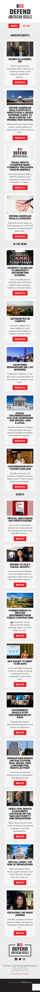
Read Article (20, 82)
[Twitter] (20, 959)
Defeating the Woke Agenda (20, 914)
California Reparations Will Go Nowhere (20, 367)
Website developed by (14, 982)
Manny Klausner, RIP (20, 60)
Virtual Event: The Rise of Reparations (20, 863)
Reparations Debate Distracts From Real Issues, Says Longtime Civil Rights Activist (20, 763)
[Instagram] (24, 959)
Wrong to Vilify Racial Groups (20, 565)
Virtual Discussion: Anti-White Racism (20, 519)
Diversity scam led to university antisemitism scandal (20, 271)
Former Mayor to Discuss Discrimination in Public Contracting (20, 614)
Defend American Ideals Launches (20, 217)
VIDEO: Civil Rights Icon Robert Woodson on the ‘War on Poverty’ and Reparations (20, 813)
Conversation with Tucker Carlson (20, 467)
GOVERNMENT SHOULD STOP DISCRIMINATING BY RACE (20, 714)
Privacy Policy (15, 974)
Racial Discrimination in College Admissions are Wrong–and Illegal (20, 418)
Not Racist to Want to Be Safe (20, 662)
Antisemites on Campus (20, 320)
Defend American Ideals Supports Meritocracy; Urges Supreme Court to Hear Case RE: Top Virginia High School (20, 113)
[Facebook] (16, 959)
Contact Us (25, 974)
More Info (20, 538)
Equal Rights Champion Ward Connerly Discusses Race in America (20, 166)
